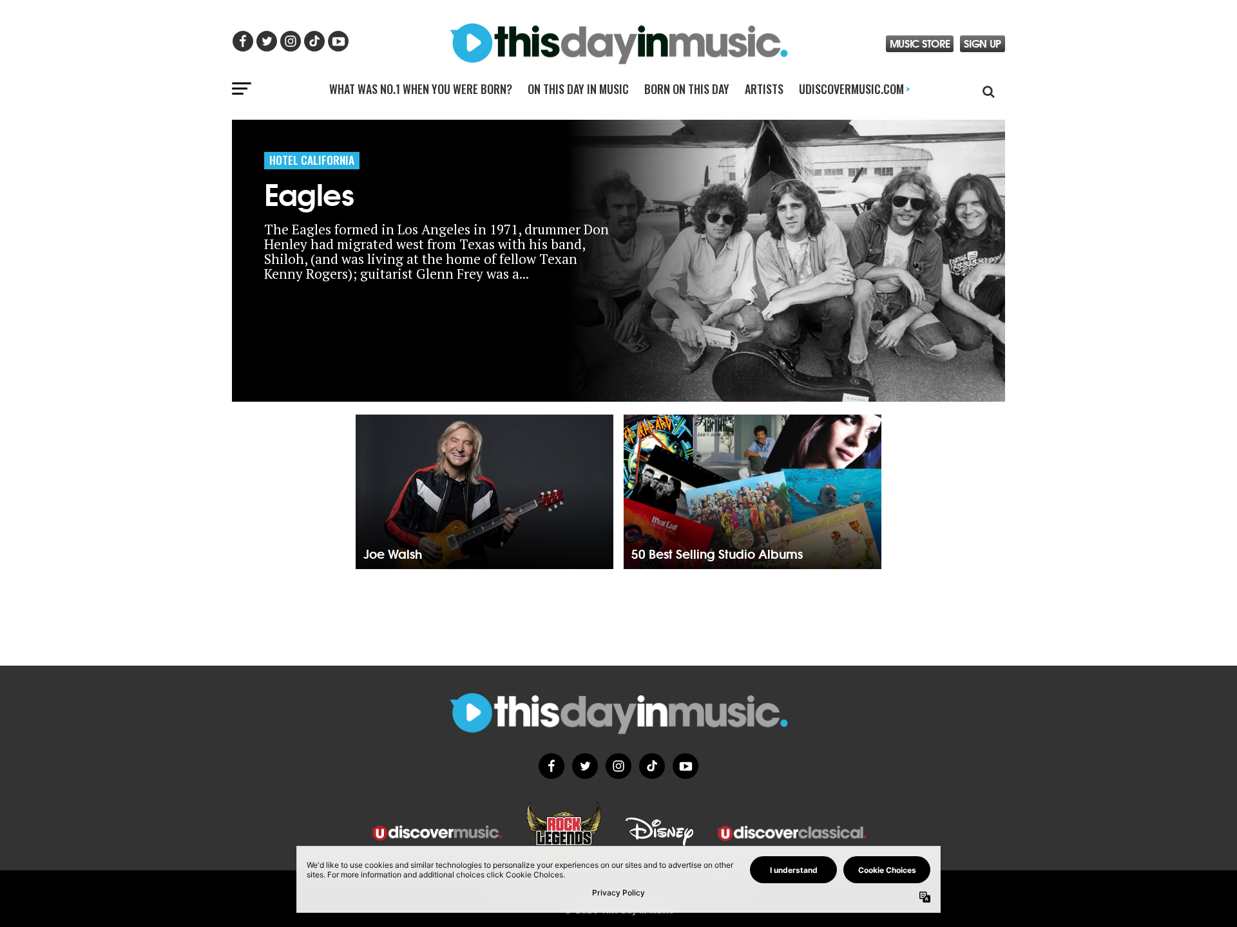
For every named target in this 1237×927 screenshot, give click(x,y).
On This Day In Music (578, 88)
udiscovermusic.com (854, 88)
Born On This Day (686, 88)
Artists (764, 88)
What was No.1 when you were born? (420, 88)
